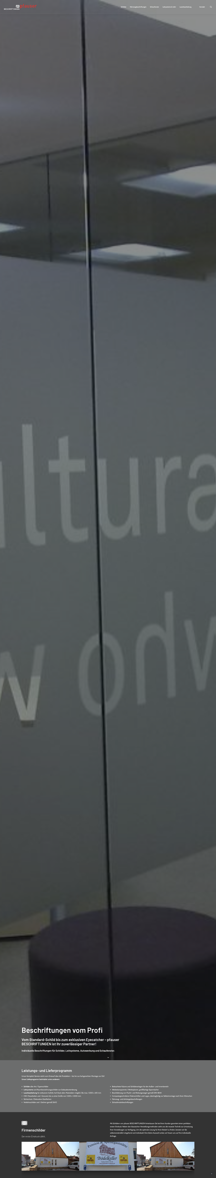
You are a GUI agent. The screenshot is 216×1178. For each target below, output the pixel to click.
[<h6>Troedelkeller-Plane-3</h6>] (165, 1156)
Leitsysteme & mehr (169, 7)
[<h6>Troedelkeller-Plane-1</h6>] (50, 1156)
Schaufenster (154, 7)
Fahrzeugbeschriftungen (138, 7)
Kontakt (202, 7)
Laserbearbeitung (185, 7)
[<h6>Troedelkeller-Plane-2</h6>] (108, 1156)
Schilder (123, 7)
